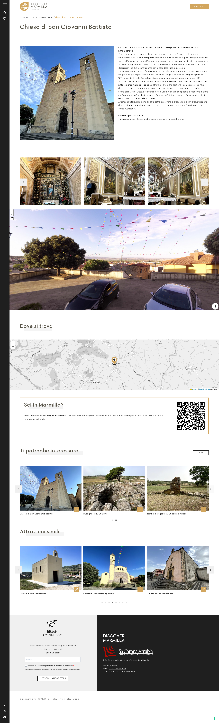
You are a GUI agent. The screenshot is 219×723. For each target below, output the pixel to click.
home (31, 17)
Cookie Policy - (52, 699)
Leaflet (194, 389)
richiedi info (199, 6)
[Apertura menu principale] (5, 4)
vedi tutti (200, 453)
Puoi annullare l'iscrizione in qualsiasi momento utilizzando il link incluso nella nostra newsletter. (52, 669)
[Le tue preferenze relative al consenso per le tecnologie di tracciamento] (214, 718)
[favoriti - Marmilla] (5, 18)
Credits (76, 699)
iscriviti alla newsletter (53, 678)
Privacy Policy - (66, 699)
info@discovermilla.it (117, 668)
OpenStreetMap (204, 389)
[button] (204, 182)
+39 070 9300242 (113, 665)
